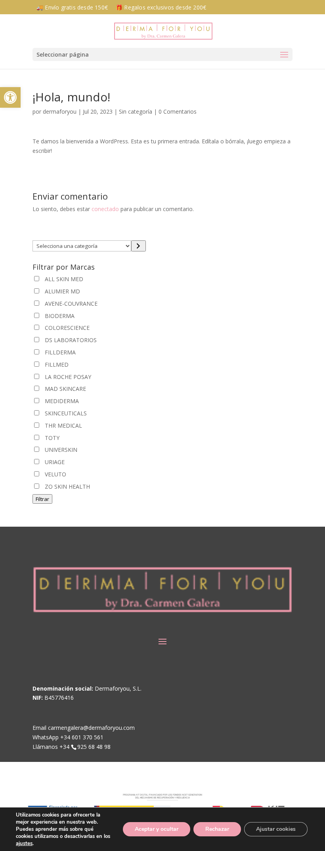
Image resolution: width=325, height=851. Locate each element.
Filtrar (42, 499)
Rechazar (217, 829)
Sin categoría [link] (135, 111)
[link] (10, 97)
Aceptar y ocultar (156, 829)
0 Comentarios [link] (178, 111)
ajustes (24, 843)
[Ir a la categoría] (138, 245)
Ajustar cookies (276, 829)
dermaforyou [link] (59, 111)
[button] (162, 54)
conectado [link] (105, 209)
